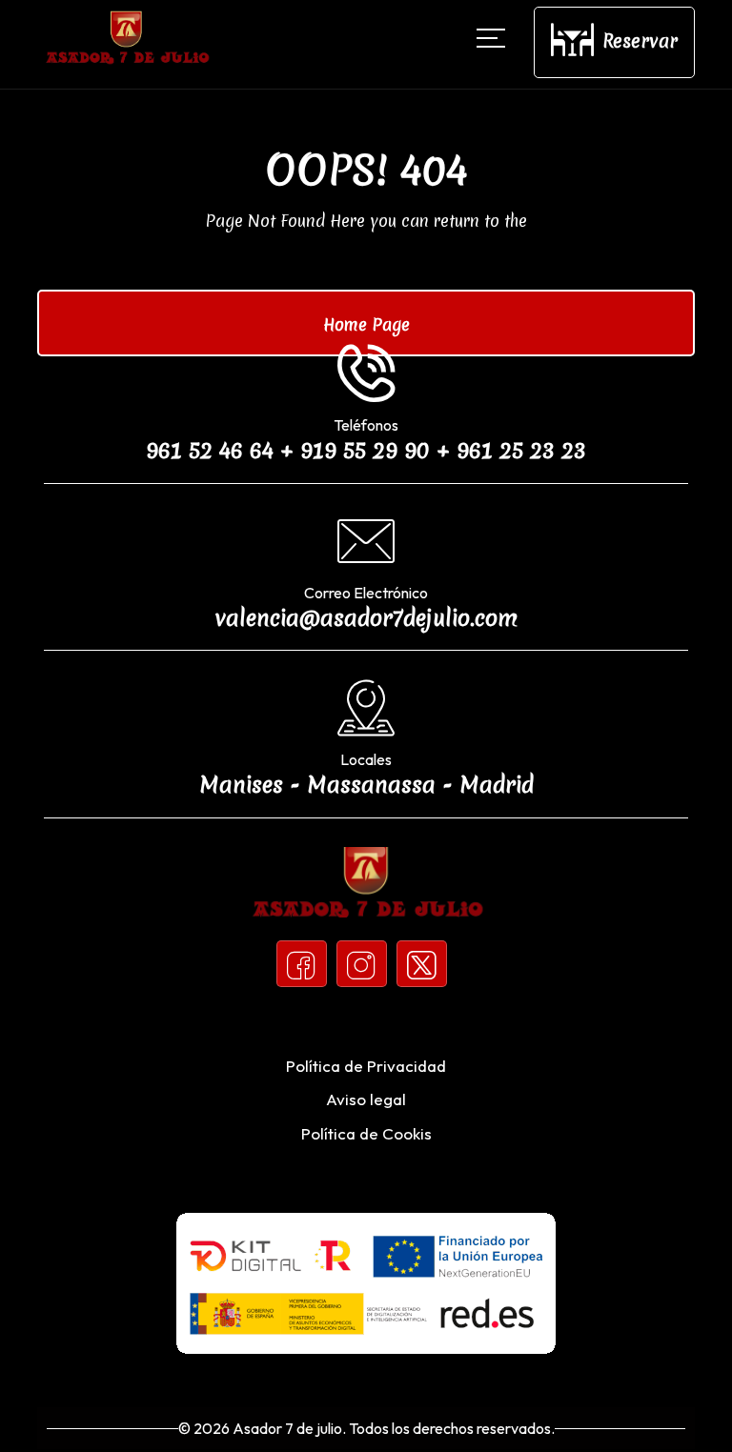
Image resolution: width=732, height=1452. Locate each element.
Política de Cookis (366, 1133)
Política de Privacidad (366, 1066)
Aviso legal (366, 1099)
